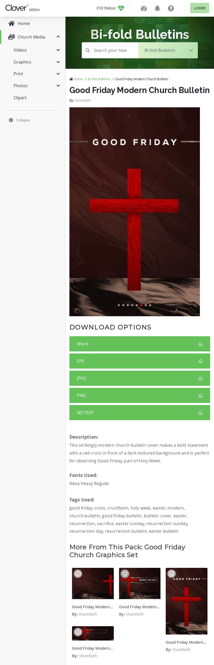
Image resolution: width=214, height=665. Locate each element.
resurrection (82, 523)
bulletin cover (157, 516)
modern (176, 508)
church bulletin (84, 516)
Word (82, 344)
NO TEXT (85, 412)
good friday (80, 508)
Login (199, 7)
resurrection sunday (166, 523)
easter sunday (130, 523)
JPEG (81, 378)
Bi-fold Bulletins (99, 79)
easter (159, 508)
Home (78, 79)
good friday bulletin (121, 516)
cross (99, 508)
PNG (81, 395)
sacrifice (105, 523)
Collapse (23, 120)
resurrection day (86, 531)
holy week (141, 508)
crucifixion (118, 508)
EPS (80, 361)
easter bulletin (163, 531)
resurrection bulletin (126, 531)
